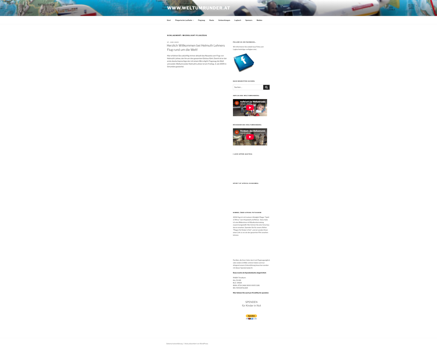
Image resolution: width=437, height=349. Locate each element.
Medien (259, 20)
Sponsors (248, 20)
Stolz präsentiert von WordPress (196, 344)
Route (211, 20)
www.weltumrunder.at (198, 7)
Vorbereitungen (224, 20)
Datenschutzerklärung (174, 344)
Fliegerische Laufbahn (183, 20)
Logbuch (237, 20)
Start (169, 20)
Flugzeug (201, 20)
